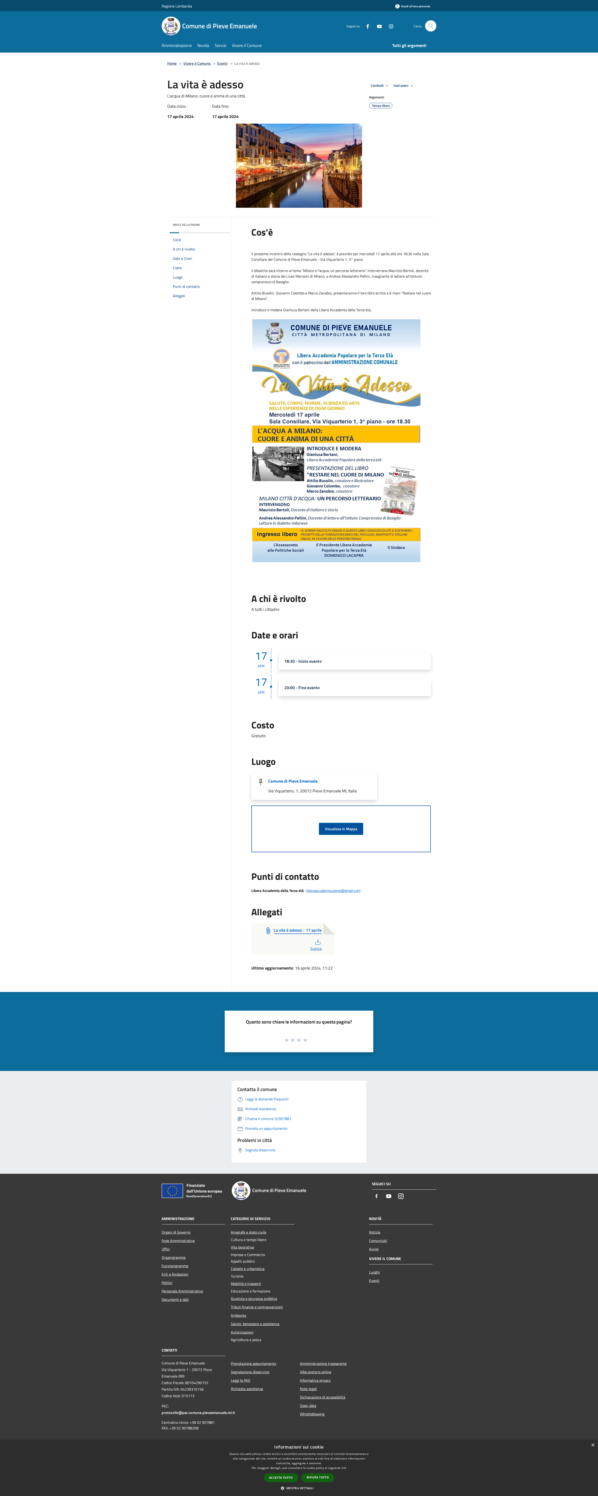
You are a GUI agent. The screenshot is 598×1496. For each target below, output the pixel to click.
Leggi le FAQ (240, 1380)
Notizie (374, 1232)
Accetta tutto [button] (281, 1478)
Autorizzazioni (242, 1332)
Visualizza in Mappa (341, 829)
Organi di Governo (176, 1232)
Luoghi (374, 1272)
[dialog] (299, 1468)
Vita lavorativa (242, 1247)
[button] (298, 1488)
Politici (167, 1282)
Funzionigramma (175, 1266)
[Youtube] (377, 26)
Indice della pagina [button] (186, 224)
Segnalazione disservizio (250, 1372)
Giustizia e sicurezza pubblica (254, 1298)
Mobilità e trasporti (246, 1283)
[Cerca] (430, 26)
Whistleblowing (312, 1414)
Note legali (308, 1389)
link (344, 1468)
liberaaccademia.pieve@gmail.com (333, 890)
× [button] (592, 1445)
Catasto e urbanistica (247, 1268)
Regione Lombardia (177, 6)
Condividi (377, 85)
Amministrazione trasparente (323, 1363)
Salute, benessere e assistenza (255, 1324)
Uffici (166, 1249)
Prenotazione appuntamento (253, 1363)
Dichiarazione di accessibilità (322, 1397)
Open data (308, 1405)
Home (172, 63)
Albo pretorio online (315, 1372)
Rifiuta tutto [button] (318, 1477)
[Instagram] (389, 26)
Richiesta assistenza (247, 1389)
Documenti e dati (175, 1299)
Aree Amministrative (178, 1240)
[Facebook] (365, 26)
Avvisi (374, 1249)
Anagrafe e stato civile (248, 1232)
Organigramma (173, 1257)
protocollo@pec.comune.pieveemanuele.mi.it (198, 1412)
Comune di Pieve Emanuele (292, 781)
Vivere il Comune (197, 63)
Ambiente (238, 1315)
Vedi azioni (401, 85)
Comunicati (378, 1240)
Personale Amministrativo (182, 1291)
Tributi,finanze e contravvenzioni (257, 1307)
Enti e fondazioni (175, 1274)
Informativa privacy (315, 1380)
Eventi (222, 63)
